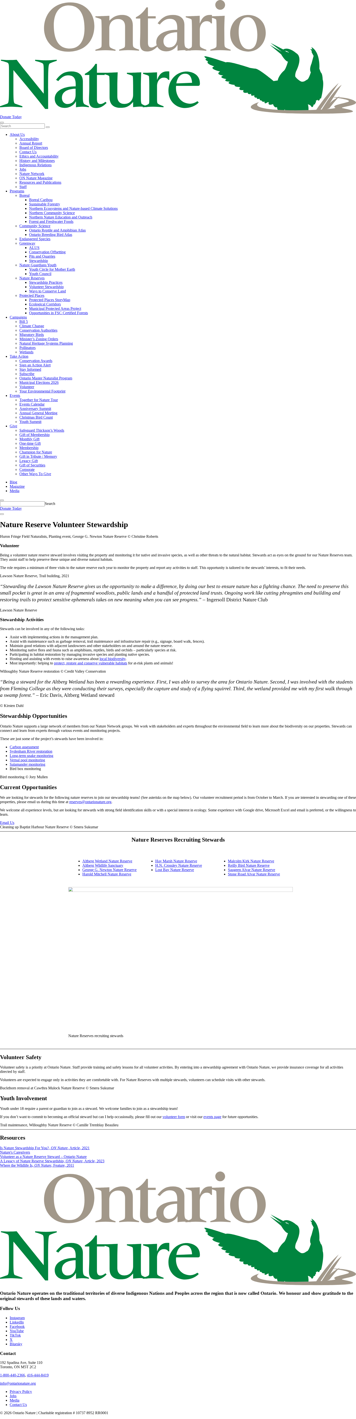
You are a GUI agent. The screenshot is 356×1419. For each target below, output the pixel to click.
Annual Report (30, 143)
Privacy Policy (21, 1392)
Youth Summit (30, 422)
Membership (29, 448)
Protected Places (31, 295)
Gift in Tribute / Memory (38, 456)
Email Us (7, 823)
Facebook (17, 1326)
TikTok (15, 1335)
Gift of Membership (34, 435)
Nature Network (31, 174)
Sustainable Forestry (44, 204)
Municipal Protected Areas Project (55, 308)
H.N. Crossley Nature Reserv (177, 865)
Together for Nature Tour (38, 400)
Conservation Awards (35, 361)
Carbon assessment (24, 747)
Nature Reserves (32, 278)
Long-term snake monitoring (31, 756)
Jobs (22, 169)
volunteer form (174, 1117)
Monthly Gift (29, 439)
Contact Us (28, 152)
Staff (23, 187)
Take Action (19, 356)
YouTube (17, 1331)
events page (212, 1117)
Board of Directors (33, 148)
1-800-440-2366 (12, 1375)
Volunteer (26, 387)
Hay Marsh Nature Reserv (175, 861)
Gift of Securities (32, 465)
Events (15, 395)
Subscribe (26, 374)
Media (14, 491)
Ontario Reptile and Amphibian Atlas (57, 230)
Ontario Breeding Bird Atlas (50, 235)
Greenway (27, 243)
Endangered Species (34, 239)
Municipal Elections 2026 (39, 382)
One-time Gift (30, 443)
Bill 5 (23, 322)
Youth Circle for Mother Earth (52, 269)
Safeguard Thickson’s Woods (41, 430)
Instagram (17, 1318)
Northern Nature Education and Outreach (60, 217)
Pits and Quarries (42, 256)
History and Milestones (37, 161)
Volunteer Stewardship (46, 287)
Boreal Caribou (41, 200)
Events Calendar (32, 404)
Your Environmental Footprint (42, 391)
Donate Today (11, 117)
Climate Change (31, 326)
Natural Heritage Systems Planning (46, 343)
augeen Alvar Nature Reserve (252, 870)
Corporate (27, 469)
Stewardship (38, 261)
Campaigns (18, 317)
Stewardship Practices (45, 282)
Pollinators (27, 348)
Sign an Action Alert (35, 365)
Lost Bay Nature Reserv (173, 870)
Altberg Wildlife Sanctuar (101, 865)
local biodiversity (112, 659)
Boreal (24, 195)
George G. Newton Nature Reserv (108, 870)
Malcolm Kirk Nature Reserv (250, 861)
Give (13, 426)
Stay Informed (30, 369)
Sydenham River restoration (31, 751)
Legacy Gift (28, 461)
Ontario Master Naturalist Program (45, 378)
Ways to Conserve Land (47, 291)
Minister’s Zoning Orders (38, 339)
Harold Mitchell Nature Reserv (106, 874)
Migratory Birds (31, 335)
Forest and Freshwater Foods (51, 221)
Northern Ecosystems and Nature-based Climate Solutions (73, 208)
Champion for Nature (35, 452)
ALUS (34, 248)
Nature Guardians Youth (37, 265)
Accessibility (29, 139)
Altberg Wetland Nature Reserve (107, 861)
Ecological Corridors (45, 304)
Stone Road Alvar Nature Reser (252, 874)
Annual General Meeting (38, 413)
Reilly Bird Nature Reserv (248, 865)
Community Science (34, 226)
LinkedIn (17, 1322)
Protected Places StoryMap (49, 300)
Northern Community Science (52, 213)
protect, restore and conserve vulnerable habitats (90, 663)
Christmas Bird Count (36, 417)
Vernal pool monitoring (27, 760)
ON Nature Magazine (36, 178)
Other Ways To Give (35, 474)
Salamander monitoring (27, 764)
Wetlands (26, 352)
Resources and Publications (40, 182)
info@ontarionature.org (18, 1383)
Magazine (17, 486)
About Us (17, 134)
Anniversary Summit (35, 409)
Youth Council (40, 274)
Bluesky (16, 1344)
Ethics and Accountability (39, 156)
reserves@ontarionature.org (90, 802)
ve (278, 874)
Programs (17, 191)
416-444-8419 (38, 1375)
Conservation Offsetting (47, 252)
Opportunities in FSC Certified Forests (58, 313)
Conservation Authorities (38, 330)
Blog (13, 482)
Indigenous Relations (35, 165)
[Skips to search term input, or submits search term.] (2, 500)
